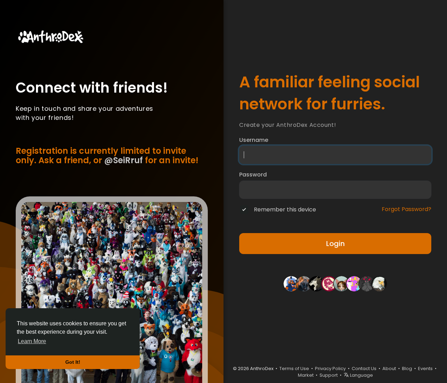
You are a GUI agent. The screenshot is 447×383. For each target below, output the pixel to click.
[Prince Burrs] (354, 283)
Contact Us (364, 368)
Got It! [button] (72, 362)
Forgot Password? (406, 209)
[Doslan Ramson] (329, 283)
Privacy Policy (330, 368)
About (389, 368)
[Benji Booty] (291, 283)
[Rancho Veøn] (379, 283)
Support (329, 375)
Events (425, 368)
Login (335, 243)
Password (253, 175)
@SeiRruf (123, 160)
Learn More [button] (32, 341)
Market (306, 375)
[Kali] (304, 283)
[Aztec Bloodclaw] (366, 283)
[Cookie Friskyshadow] (341, 283)
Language (361, 375)
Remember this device (285, 210)
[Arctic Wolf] (316, 283)
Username (253, 140)
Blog (407, 368)
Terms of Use (294, 368)
